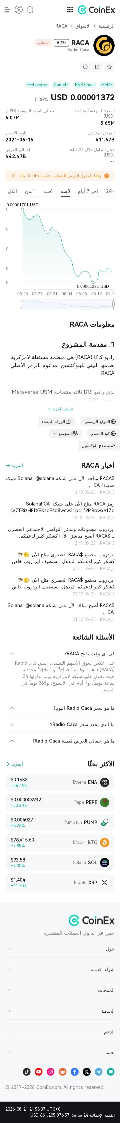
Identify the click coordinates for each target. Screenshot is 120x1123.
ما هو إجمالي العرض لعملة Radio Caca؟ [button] (73, 741)
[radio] (110, 192)
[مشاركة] (97, 67)
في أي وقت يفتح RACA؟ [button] (89, 653)
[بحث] (85, 67)
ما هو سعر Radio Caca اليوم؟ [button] (84, 708)
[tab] (60, 653)
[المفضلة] (109, 67)
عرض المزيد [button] (62, 409)
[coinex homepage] (95, 9)
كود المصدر (100, 433)
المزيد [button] (17, 465)
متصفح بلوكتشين (96, 445)
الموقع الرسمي (97, 421)
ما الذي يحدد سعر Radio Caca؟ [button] (82, 724)
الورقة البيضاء (53, 421)
